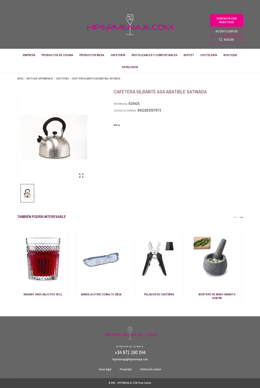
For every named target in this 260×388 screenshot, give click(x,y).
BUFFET (189, 55)
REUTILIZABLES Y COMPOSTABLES (154, 55)
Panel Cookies (144, 383)
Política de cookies (150, 369)
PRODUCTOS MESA (91, 55)
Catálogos (130, 67)
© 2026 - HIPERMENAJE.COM (123, 383)
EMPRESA (29, 55)
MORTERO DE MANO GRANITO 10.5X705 (216, 296)
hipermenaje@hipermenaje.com (130, 359)
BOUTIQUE (230, 55)
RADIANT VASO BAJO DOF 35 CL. (43, 294)
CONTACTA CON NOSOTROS (226, 20)
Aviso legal (105, 369)
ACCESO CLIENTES (227, 31)
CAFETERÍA (117, 55)
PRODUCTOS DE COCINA (57, 55)
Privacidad (126, 369)
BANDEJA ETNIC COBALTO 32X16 (101, 294)
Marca (117, 125)
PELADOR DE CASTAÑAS (159, 294)
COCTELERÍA (208, 55)
